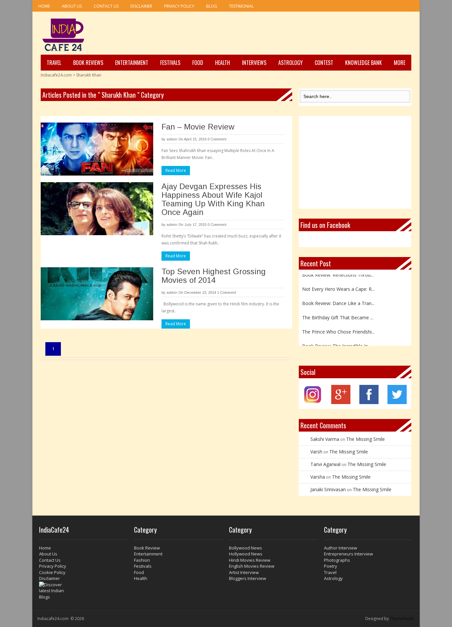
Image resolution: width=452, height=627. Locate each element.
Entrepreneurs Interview (348, 554)
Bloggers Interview (247, 578)
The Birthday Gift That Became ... (337, 313)
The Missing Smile (365, 439)
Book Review (147, 548)
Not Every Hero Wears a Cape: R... (338, 285)
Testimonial (241, 6)
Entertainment (131, 63)
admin (171, 139)
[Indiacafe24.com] (63, 34)
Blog (211, 6)
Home (44, 6)
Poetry (330, 566)
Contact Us (106, 6)
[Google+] (340, 402)
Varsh (316, 451)
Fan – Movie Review (197, 126)
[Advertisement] (290, 33)
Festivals (170, 63)
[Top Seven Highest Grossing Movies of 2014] (97, 293)
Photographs (337, 560)
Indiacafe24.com (56, 75)
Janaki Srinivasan (328, 489)
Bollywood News (245, 548)
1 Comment (226, 292)
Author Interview (340, 548)
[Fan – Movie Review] (97, 149)
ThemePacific (402, 618)
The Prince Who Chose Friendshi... (338, 327)
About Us (72, 6)
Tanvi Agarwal (325, 464)
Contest (324, 63)
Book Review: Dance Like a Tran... (338, 299)
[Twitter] (397, 402)
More (399, 63)
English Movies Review (251, 566)
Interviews (254, 63)
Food (197, 63)
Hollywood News (245, 554)
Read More (175, 170)
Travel (54, 63)
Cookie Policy (52, 572)
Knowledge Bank (363, 63)
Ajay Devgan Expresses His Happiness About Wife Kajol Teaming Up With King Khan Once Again (213, 199)
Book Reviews (88, 63)
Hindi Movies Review (249, 560)
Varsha (317, 477)
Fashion (142, 560)
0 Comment (216, 139)
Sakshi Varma (324, 439)
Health (222, 63)
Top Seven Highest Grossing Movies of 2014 (213, 276)
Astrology (290, 63)
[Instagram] (312, 402)
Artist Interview (244, 572)
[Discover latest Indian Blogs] (83, 591)
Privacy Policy (179, 6)
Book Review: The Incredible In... (336, 342)
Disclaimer (141, 6)
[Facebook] (369, 402)
